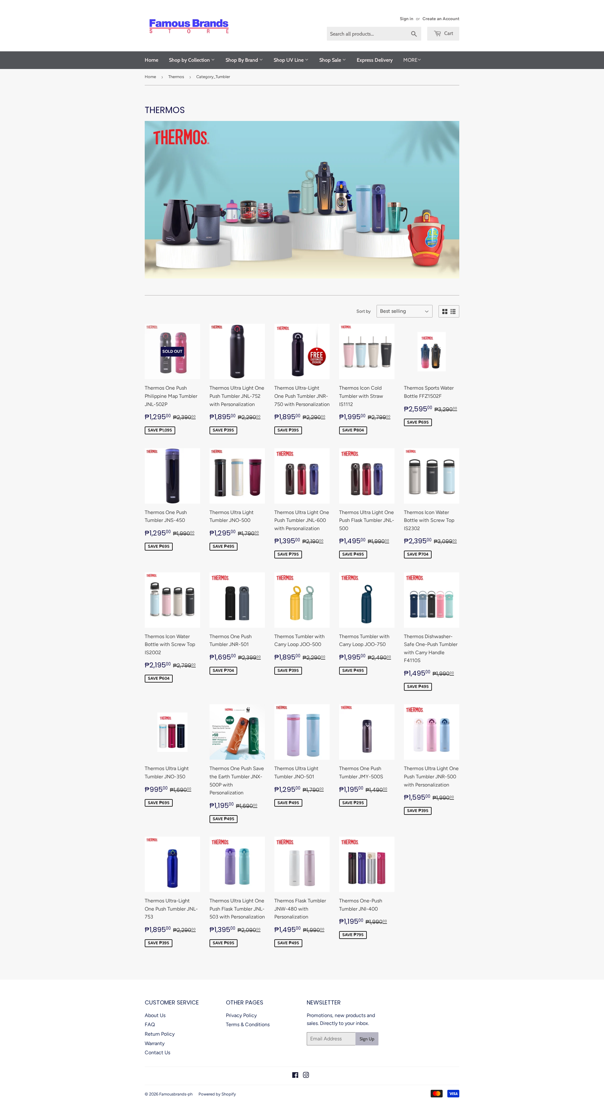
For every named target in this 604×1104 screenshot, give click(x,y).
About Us (155, 1015)
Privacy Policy (241, 1015)
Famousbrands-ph (176, 1094)
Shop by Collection (190, 60)
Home (151, 60)
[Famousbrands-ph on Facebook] (295, 1076)
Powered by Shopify (217, 1094)
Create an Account (440, 18)
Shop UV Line (289, 60)
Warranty (155, 1043)
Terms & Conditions (248, 1024)
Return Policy (160, 1034)
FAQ (150, 1024)
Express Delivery (375, 60)
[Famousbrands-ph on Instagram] (306, 1076)
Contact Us (157, 1052)
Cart (448, 33)
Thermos (176, 76)
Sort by (363, 311)
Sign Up (367, 1039)
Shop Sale (330, 60)
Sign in (406, 18)
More (410, 60)
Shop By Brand (242, 60)
